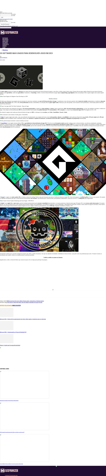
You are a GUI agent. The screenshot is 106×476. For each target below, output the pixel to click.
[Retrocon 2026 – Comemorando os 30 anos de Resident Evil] (6, 329)
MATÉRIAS (5, 39)
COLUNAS (5, 42)
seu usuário (13, 14)
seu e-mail (13, 22)
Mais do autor (17, 305)
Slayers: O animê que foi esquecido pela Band (10, 345)
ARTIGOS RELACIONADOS (6, 305)
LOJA (3, 47)
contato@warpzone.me (11, 475)
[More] (21, 62)
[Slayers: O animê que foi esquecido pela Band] (6, 342)
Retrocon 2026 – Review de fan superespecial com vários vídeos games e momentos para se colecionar (23, 319)
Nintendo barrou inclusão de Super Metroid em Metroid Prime (9, 400)
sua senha (13, 15)
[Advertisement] (53, 277)
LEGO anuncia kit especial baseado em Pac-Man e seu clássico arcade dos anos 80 (12, 432)
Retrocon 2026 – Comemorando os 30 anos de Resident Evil (13, 332)
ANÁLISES (5, 41)
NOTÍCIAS (5, 38)
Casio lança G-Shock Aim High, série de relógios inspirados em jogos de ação (24, 302)
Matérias (5, 50)
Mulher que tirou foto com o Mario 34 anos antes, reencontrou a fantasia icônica (25, 301)
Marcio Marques (3, 57)
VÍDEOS (4, 46)
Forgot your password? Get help (6, 19)
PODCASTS (5, 44)
